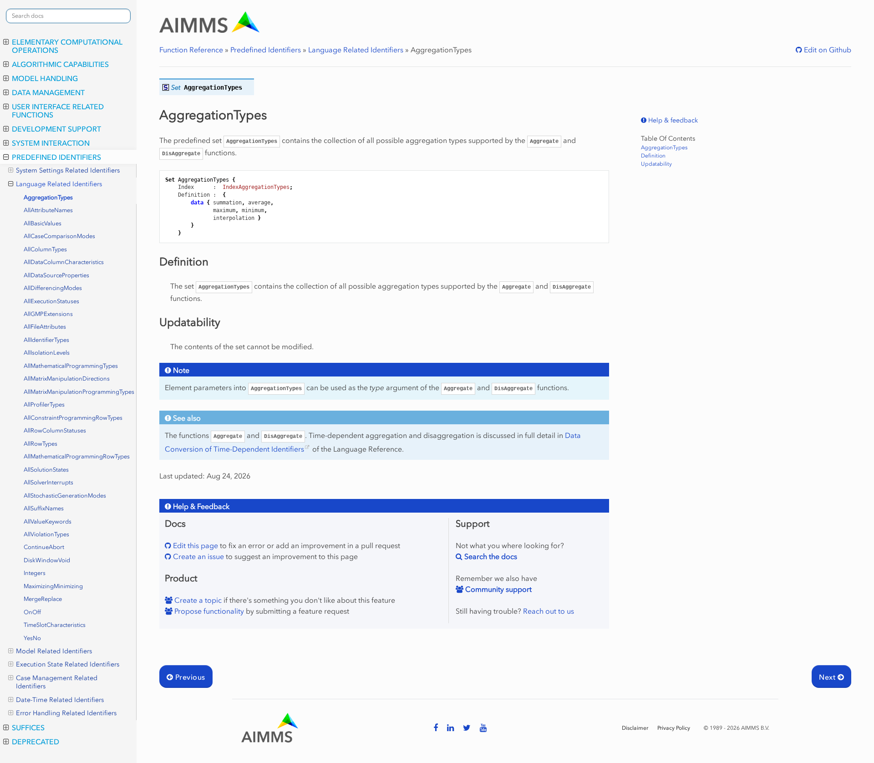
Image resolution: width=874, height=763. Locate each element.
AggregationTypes (48, 197)
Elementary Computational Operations (67, 46)
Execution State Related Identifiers (67, 664)
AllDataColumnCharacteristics (64, 262)
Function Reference (191, 49)
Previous (189, 677)
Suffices (28, 727)
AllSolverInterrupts (48, 482)
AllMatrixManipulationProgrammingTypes (79, 391)
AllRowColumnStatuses (55, 430)
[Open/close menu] (6, 42)
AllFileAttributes (45, 326)
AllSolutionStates (46, 469)
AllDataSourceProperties (56, 275)
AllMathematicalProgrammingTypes (71, 365)
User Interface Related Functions (58, 110)
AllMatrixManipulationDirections (67, 378)
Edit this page (194, 545)
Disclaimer (635, 728)
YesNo (32, 638)
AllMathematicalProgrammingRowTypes (77, 456)
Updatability (656, 164)
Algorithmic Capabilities (60, 64)
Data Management (48, 92)
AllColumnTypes (45, 249)
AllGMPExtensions (48, 313)
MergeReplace (43, 598)
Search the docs (489, 556)
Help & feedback (672, 120)
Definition (653, 156)
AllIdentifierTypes (46, 339)
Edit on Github (826, 49)
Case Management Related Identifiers (56, 682)
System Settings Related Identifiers (68, 170)
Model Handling (45, 78)
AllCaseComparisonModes (59, 236)
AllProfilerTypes (44, 404)
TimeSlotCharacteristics (55, 624)
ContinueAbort (44, 547)
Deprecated (35, 741)
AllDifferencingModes (53, 288)
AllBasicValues (42, 223)
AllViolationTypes (46, 534)
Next (828, 677)
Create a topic (197, 600)
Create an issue (197, 556)
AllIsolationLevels (47, 352)
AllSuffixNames (44, 508)
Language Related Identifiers (59, 184)
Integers (35, 573)
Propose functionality (208, 611)
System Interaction (51, 143)
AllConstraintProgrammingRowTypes (73, 417)
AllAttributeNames (48, 210)
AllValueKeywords (47, 521)
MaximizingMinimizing (53, 586)
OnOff (32, 612)
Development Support (56, 128)
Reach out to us (548, 610)
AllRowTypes (40, 443)
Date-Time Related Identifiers (60, 700)
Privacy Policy (673, 728)
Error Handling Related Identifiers (66, 713)
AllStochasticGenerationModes (65, 495)
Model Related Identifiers (54, 651)
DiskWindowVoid (47, 560)
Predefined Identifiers (56, 157)
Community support (497, 589)
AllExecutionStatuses (51, 301)
